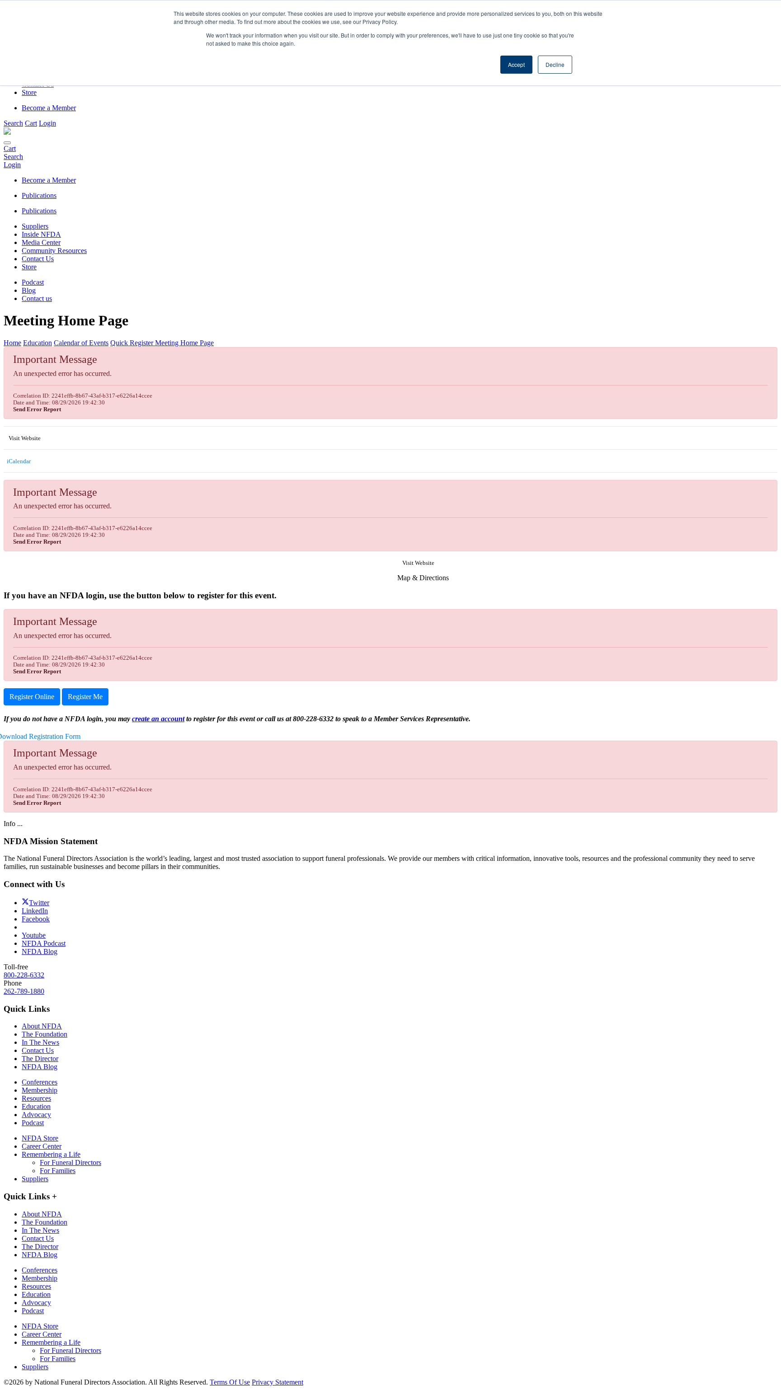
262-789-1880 (24, 991)
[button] (13, 123)
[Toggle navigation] (7, 142)
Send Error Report (37, 409)
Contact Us (38, 259)
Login (47, 123)
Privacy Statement (277, 1382)
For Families (57, 1170)
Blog (29, 290)
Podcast (33, 282)
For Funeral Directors (70, 1162)
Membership (39, 1090)
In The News (40, 1042)
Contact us (37, 298)
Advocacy (36, 1114)
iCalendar (18, 461)
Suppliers (35, 226)
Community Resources (54, 250)
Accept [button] (516, 64)
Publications (39, 211)
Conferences (39, 1082)
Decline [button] (555, 64)
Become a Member (49, 108)
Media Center (41, 242)
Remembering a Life (51, 1154)
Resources (36, 1098)
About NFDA (42, 1026)
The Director (40, 1058)
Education (36, 1106)
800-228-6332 (24, 975)
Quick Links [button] (30, 1196)
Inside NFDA (41, 234)
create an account (158, 719)
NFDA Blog (39, 1067)
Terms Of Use (230, 1382)
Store (29, 267)
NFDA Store (40, 1138)
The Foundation (44, 1034)
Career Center (41, 1146)
